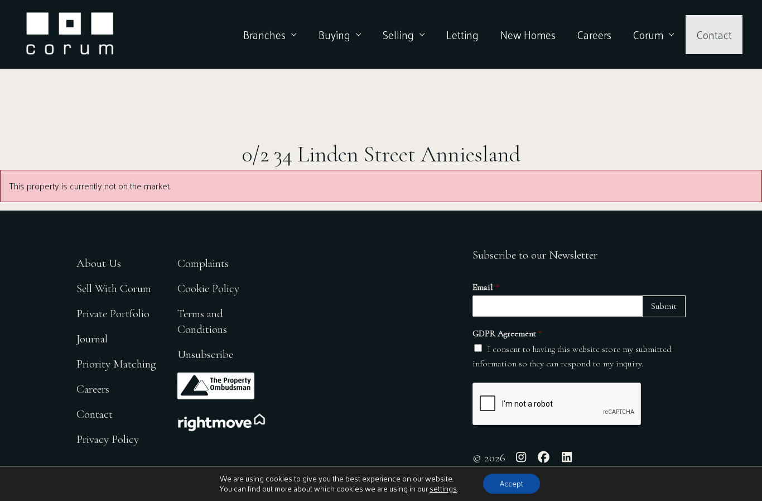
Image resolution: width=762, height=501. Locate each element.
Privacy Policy (107, 439)
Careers (594, 34)
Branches (264, 34)
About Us (98, 263)
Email (485, 287)
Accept (511, 483)
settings (443, 489)
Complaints (203, 263)
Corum (648, 34)
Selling (398, 34)
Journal (92, 339)
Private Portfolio (112, 314)
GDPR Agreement (507, 333)
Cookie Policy (208, 288)
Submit (664, 306)
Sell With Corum (113, 288)
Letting (462, 34)
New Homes (528, 34)
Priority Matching (116, 364)
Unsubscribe (205, 354)
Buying (334, 34)
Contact (714, 34)
